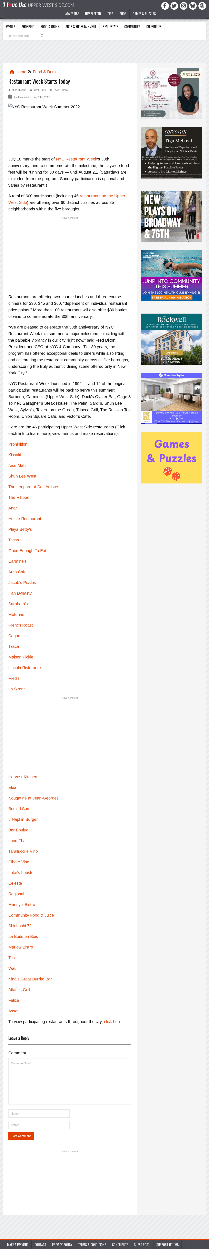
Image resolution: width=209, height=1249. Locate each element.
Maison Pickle (20, 657)
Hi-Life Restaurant (24, 518)
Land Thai (17, 840)
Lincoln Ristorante (24, 667)
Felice (13, 1000)
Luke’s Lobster (21, 872)
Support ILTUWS (167, 1244)
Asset (13, 1011)
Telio (12, 957)
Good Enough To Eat (27, 550)
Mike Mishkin (19, 90)
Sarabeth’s (18, 604)
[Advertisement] (69, 251)
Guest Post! (142, 1244)
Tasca (13, 646)
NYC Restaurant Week (76, 159)
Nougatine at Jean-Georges (33, 798)
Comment (17, 1053)
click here (112, 1021)
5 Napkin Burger (23, 819)
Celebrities (153, 26)
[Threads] (202, 5)
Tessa (13, 540)
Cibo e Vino (18, 862)
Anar (12, 508)
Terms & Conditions (92, 1244)
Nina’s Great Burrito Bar (30, 979)
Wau (12, 968)
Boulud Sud (18, 808)
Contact (40, 1244)
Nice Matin (18, 465)
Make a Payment (18, 1244)
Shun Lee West (22, 476)
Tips (110, 13)
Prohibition (17, 444)
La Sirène (17, 689)
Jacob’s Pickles (22, 582)
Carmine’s (17, 561)
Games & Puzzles (144, 13)
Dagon (14, 636)
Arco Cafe (17, 572)
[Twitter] (175, 5)
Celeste (15, 883)
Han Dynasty (20, 593)
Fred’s (14, 678)
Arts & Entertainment (81, 26)
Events (10, 26)
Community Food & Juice (31, 915)
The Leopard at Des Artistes (33, 486)
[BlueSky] (193, 5)
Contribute (120, 1244)
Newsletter (93, 13)
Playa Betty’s (20, 529)
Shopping (27, 26)
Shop (122, 13)
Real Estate (110, 26)
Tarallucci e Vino (23, 851)
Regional (16, 894)
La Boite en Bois (23, 936)
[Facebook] (165, 5)
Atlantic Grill (19, 989)
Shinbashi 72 (20, 926)
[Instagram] (184, 5)
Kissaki (14, 455)
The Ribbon (18, 497)
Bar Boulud (18, 830)
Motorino (16, 614)
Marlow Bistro (20, 947)
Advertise (72, 13)
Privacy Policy (62, 1244)
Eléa (12, 787)
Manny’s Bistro (21, 904)
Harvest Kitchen (22, 777)
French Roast (20, 625)
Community (132, 26)
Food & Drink (50, 26)
